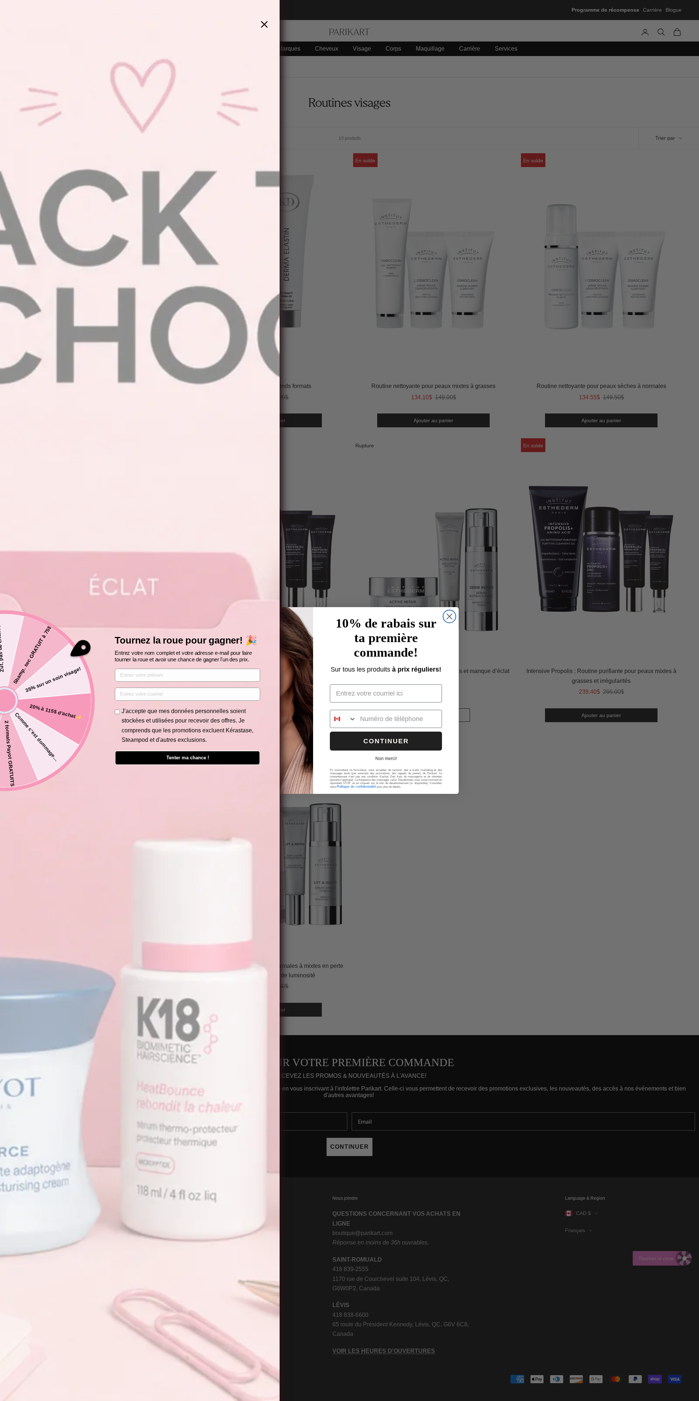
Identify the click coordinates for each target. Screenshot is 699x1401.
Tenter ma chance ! (187, 757)
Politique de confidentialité (356, 786)
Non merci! (386, 758)
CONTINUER (386, 741)
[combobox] (343, 719)
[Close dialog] (449, 616)
